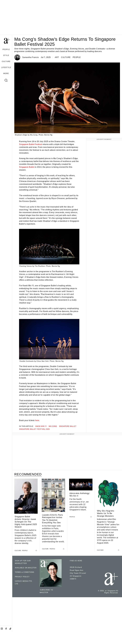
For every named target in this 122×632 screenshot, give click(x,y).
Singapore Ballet (26, 167)
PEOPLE (6, 49)
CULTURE (6, 61)
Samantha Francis (30, 57)
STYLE (6, 55)
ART (57, 57)
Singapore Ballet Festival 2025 (34, 429)
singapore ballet (67, 426)
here (37, 420)
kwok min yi (41, 426)
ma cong (53, 426)
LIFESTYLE (6, 67)
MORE (6, 73)
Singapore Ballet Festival (30, 144)
